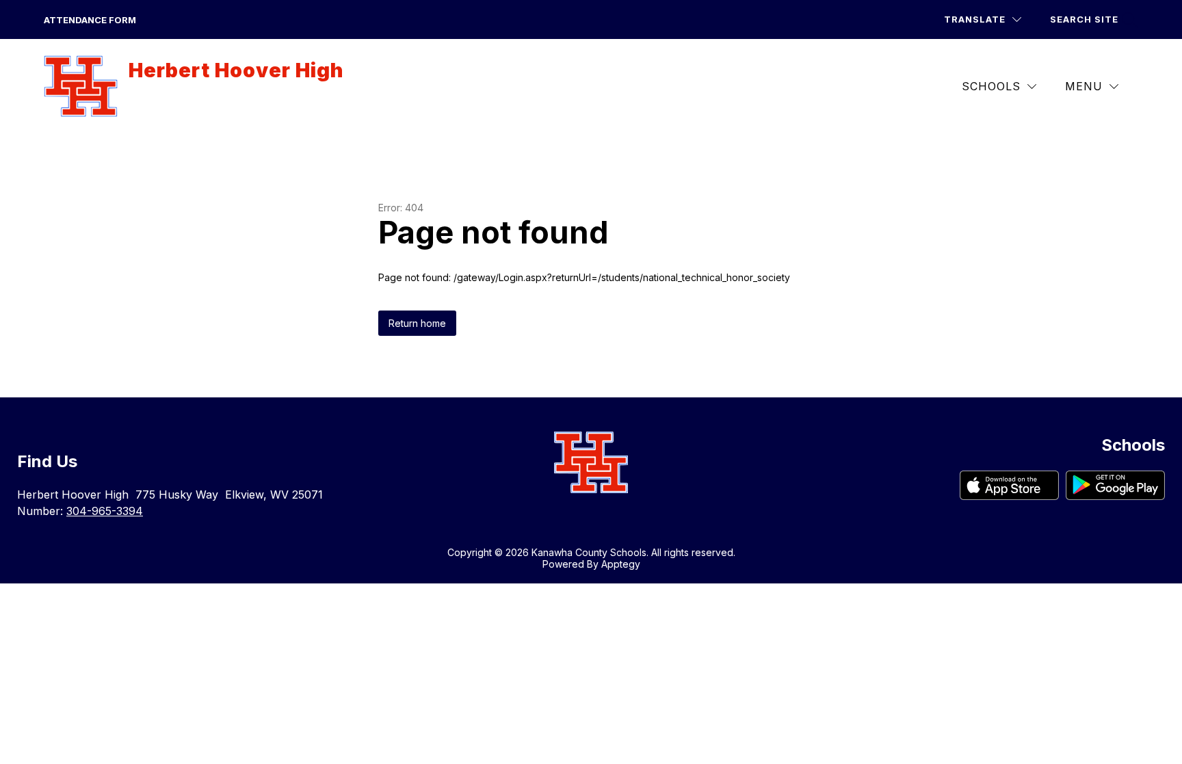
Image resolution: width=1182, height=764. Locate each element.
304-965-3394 (104, 511)
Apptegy (620, 564)
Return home (417, 323)
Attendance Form (90, 19)
